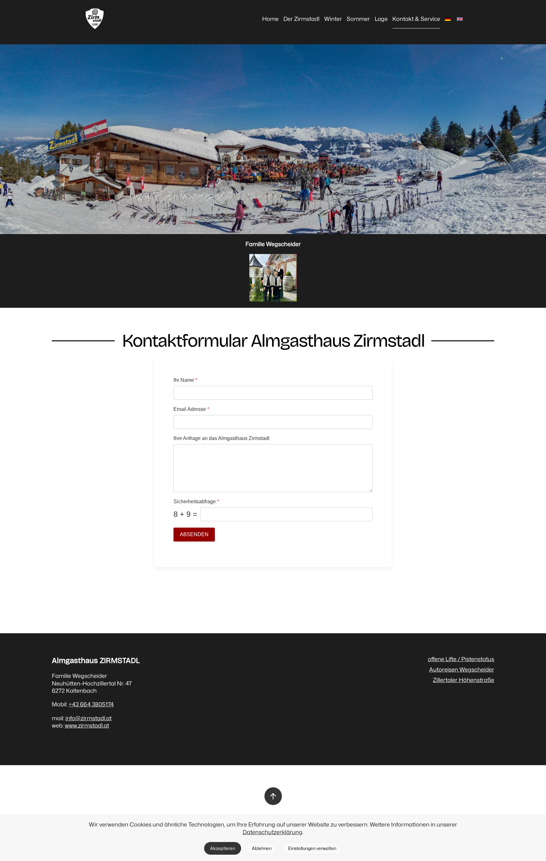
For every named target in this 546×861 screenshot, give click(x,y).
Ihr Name (185, 380)
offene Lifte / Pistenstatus (461, 659)
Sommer (358, 19)
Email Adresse (191, 409)
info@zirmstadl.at (88, 718)
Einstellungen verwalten (312, 848)
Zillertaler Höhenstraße (463, 680)
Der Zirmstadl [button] (301, 19)
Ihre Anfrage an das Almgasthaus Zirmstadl (221, 438)
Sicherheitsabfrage (196, 501)
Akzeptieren (222, 848)
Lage (381, 19)
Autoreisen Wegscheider (461, 669)
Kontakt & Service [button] (416, 19)
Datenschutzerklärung (272, 832)
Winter (333, 19)
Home (270, 19)
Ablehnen (261, 848)
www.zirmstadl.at (87, 725)
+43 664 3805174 (91, 704)
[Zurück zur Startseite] (94, 19)
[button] (273, 796)
